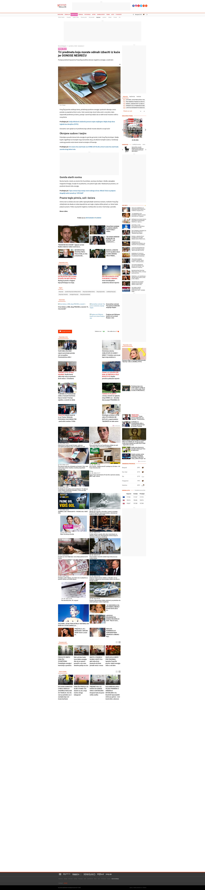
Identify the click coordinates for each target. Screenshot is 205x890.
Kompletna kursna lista (140, 490)
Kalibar (109, 17)
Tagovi (60, 287)
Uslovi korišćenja (115, 878)
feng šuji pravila (101, 291)
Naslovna (60, 14)
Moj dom (98, 17)
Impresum (60, 883)
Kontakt (65, 883)
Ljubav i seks (76, 17)
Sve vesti (125, 205)
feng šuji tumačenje (85, 294)
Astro (93, 14)
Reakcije (139, 96)
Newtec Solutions (137, 887)
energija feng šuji (74, 294)
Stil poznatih (91, 17)
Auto (112, 14)
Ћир (144, 5)
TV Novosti (119, 14)
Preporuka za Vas (63, 262)
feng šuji (61, 291)
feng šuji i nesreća (63, 294)
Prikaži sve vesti (127, 111)
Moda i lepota (61, 17)
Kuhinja (81, 14)
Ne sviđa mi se (112, 331)
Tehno (108, 14)
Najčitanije (132, 96)
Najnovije (125, 96)
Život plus (74, 14)
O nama (108, 878)
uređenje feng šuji (111, 291)
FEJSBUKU (98, 218)
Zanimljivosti (101, 14)
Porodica (69, 17)
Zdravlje (67, 14)
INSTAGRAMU (90, 218)
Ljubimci (104, 17)
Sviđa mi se (99, 331)
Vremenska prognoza (128, 463)
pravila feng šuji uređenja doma (73, 291)
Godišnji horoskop (136, 144)
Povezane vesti (63, 642)
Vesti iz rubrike (62, 671)
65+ (120, 17)
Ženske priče (84, 17)
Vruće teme (62, 299)
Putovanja (87, 14)
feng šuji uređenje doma (89, 291)
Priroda (115, 17)
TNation (144, 887)
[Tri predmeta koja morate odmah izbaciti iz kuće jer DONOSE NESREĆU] (89, 85)
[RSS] (145, 205)
